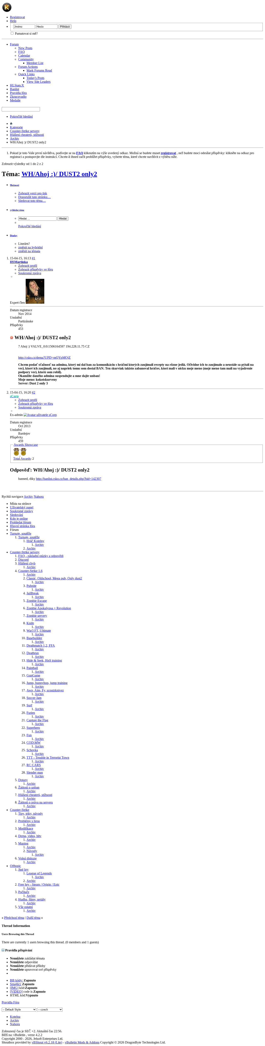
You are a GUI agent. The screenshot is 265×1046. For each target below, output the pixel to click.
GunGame (33, 675)
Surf (29, 705)
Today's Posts (35, 78)
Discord (23, 559)
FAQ (21, 52)
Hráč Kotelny (35, 541)
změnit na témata (29, 251)
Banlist (14, 89)
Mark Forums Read (39, 70)
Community (26, 59)
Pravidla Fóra (10, 1002)
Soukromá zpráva (29, 273)
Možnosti (14, 185)
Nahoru (39, 496)
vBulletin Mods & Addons (82, 1042)
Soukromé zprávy (21, 511)
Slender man (34, 772)
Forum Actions (28, 66)
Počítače (23, 892)
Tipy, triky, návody (30, 813)
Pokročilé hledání (21, 116)
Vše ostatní (25, 907)
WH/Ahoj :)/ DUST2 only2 (59, 174)
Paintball (32, 668)
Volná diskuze (27, 858)
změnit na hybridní (30, 247)
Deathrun (32, 653)
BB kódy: (16, 980)
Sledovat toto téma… (32, 200)
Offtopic (15, 866)
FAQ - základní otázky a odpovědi (40, 556)
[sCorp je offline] (40, 415)
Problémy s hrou (29, 821)
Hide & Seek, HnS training (44, 660)
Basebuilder (34, 638)
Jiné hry (23, 869)
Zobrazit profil (27, 265)
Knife (30, 623)
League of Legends (39, 873)
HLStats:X (17, 85)
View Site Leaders (38, 81)
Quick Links (26, 74)
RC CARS (33, 765)
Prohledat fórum (20, 522)
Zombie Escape (36, 600)
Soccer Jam (33, 698)
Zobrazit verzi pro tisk (32, 193)
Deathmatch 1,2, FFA (40, 645)
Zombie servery (36, 615)
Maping (23, 843)
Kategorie (16, 127)
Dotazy (23, 780)
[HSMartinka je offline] (35, 302)
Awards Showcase (26, 444)
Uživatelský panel (21, 507)
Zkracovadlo (18, 96)
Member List (34, 63)
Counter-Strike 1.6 (30, 571)
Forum (14, 44)
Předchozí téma (14, 917)
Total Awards (22, 458)
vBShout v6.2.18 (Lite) (47, 1042)
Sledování (16, 515)
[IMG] (14, 988)
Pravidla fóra (18, 93)
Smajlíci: (15, 984)
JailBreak (32, 593)
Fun (29, 735)
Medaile (15, 100)
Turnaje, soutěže (20, 533)
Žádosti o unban (28, 787)
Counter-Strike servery (25, 131)
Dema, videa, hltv (29, 836)
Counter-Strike (19, 810)
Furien (30, 712)
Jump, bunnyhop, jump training (46, 683)
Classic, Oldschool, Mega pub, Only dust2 (54, 578)
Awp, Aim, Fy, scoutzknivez (45, 690)
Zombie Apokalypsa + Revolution (48, 608)
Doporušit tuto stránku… (34, 197)
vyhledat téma (17, 210)
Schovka (32, 750)
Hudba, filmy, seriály (32, 899)
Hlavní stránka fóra (22, 526)
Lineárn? (24, 243)
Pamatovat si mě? (26, 33)
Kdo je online (19, 518)
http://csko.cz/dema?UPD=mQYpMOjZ (44, 357)
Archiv (14, 138)
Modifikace (25, 828)
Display (13, 235)
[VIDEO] (16, 991)
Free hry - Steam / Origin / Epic (38, 884)
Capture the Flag (37, 720)
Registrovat (17, 17)
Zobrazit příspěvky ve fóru (35, 269)
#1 (33, 258)
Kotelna (15, 1016)
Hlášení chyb (26, 563)
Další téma (33, 917)
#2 (33, 392)
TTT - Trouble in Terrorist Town (47, 757)
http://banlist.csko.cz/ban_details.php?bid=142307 (68, 478)
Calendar (24, 55)
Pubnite (31, 586)
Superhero (33, 727)
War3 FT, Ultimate (38, 630)
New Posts (25, 48)
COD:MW (33, 742)
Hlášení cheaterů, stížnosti (27, 135)
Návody (31, 851)
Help (13, 21)
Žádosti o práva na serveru (35, 802)
